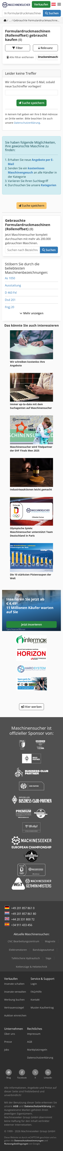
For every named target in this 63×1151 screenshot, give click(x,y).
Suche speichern (32, 103)
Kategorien (48, 185)
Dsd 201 (10, 300)
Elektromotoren (18, 949)
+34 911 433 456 (21, 925)
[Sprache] (53, 4)
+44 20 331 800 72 (22, 919)
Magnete (50, 941)
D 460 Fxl (11, 293)
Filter (19, 48)
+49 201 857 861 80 (23, 914)
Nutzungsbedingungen (16, 1143)
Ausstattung (13, 285)
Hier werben (33, 707)
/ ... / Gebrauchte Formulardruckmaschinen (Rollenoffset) (33, 20)
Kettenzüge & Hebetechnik (31, 966)
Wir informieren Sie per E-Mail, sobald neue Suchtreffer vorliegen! (30, 84)
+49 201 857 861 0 (22, 908)
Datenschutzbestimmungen (29, 1140)
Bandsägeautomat (43, 949)
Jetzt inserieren (31, 624)
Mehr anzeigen (32, 313)
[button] (59, 4)
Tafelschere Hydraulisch (26, 958)
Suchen (53, 13)
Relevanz (46, 48)
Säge (48, 958)
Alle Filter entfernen (21, 57)
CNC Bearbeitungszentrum (23, 941)
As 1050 (10, 278)
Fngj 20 (9, 307)
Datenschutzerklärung (27, 122)
